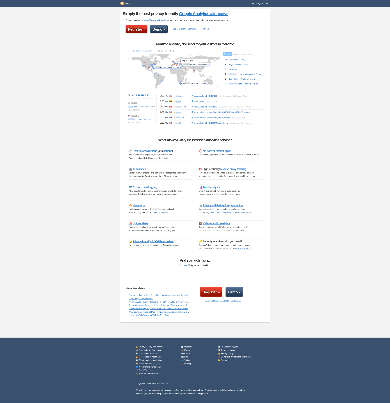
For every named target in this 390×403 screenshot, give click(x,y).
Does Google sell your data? (141, 298)
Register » (136, 29)
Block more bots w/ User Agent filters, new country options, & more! (158, 295)
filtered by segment (159, 212)
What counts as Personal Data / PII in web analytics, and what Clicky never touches (165, 312)
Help (267, 3)
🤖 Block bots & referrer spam (149, 350)
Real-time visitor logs (145, 150)
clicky (127, 3)
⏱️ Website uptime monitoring (149, 360)
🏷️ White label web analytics (148, 363)
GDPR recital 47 (242, 248)
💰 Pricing (185, 350)
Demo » (158, 29)
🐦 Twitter (185, 360)
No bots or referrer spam (217, 150)
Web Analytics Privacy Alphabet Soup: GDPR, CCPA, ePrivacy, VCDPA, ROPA (163, 302)
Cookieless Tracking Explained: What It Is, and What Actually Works (158, 308)
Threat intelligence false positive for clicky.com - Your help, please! (158, 305)
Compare (183, 29)
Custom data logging (145, 187)
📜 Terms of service (226, 350)
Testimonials (204, 29)
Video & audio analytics (216, 223)
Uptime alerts (140, 223)
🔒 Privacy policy (225, 353)
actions (167, 150)
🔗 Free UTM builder (145, 370)
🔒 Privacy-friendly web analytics (150, 347)
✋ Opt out (222, 360)
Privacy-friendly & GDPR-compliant (153, 241)
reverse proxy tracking (233, 169)
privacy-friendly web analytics (155, 20)
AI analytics (139, 169)
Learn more (192, 29)
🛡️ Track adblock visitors (147, 353)
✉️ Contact (186, 353)
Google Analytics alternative (203, 13)
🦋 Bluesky (186, 363)
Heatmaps (139, 205)
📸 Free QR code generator (148, 373)
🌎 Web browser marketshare (148, 367)
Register (260, 3)
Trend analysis (211, 187)
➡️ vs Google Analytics (228, 347)
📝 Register (186, 347)
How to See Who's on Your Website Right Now (149, 315)
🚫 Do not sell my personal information (235, 357)
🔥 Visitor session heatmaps (148, 357)
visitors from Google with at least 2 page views (230, 212)
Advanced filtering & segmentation (223, 205)
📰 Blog (184, 357)
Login (252, 3)
